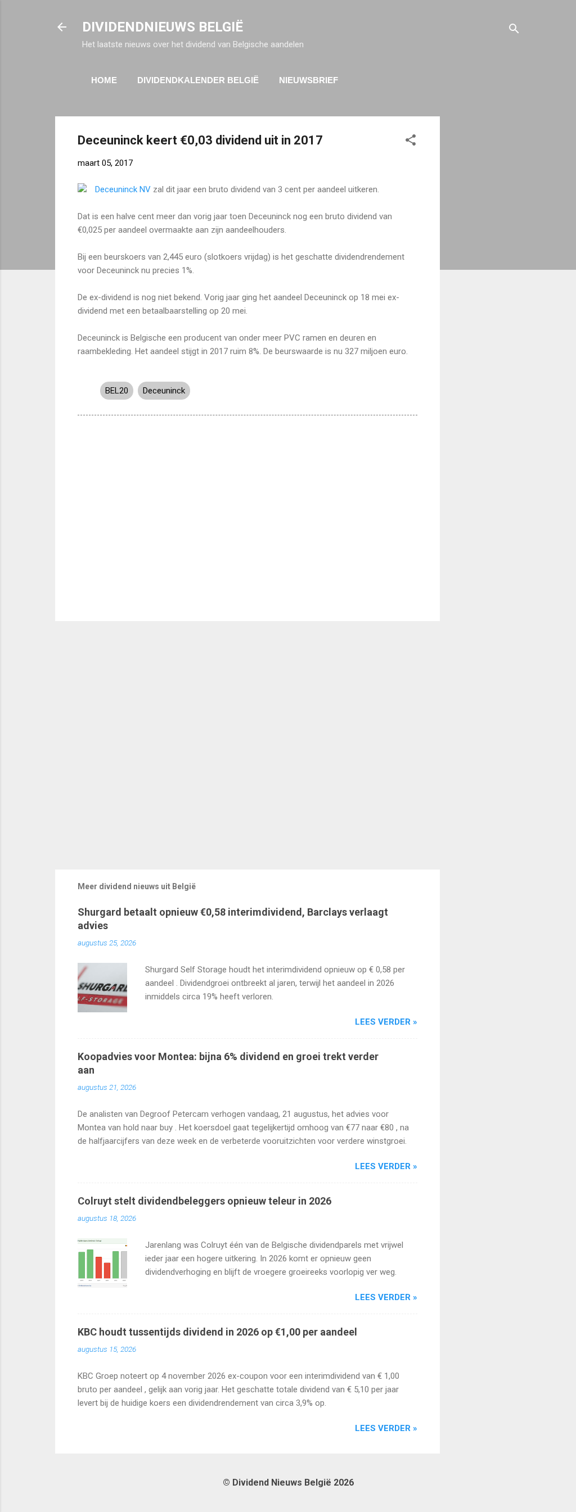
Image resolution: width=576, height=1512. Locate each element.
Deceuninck (164, 391)
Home (104, 80)
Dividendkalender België (198, 80)
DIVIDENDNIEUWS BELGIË (162, 27)
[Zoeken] (514, 30)
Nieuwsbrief (308, 80)
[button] (410, 142)
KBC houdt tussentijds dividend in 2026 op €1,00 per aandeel (217, 1332)
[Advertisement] (485, 285)
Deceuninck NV (123, 189)
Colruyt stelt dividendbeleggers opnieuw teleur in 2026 (204, 1201)
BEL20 (116, 391)
